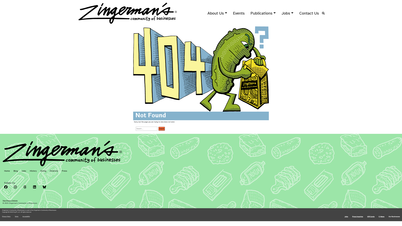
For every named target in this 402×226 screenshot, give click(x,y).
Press (64, 171)
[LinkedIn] (37, 188)
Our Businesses (394, 216)
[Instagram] (18, 188)
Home (7, 171)
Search (161, 129)
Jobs (286, 13)
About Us (215, 13)
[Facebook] (8, 188)
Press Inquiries (357, 216)
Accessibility (26, 216)
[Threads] (27, 188)
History (33, 171)
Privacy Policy (6, 216)
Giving (43, 171)
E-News (381, 216)
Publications (261, 13)
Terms (16, 216)
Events (239, 13)
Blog (16, 171)
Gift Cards (371, 216)
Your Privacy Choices (10, 201)
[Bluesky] (47, 188)
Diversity (54, 171)
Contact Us (309, 13)
